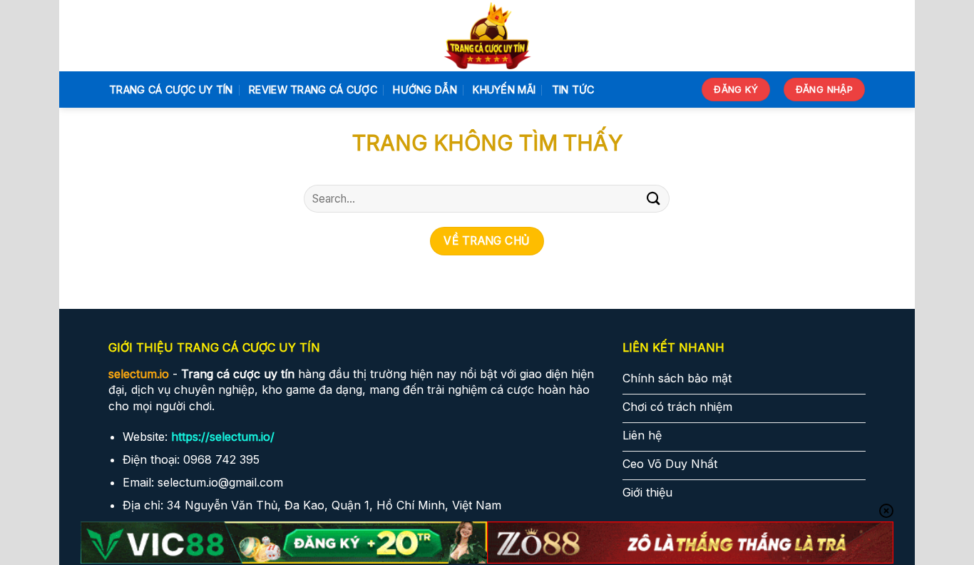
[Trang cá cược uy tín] (487, 35)
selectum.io (138, 374)
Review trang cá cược (313, 89)
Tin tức (573, 89)
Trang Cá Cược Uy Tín (171, 89)
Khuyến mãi (504, 89)
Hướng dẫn (425, 89)
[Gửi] (653, 199)
